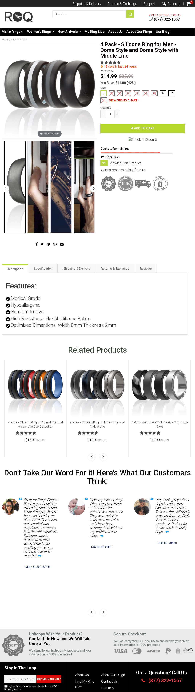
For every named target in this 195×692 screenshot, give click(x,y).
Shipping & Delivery (87, 4)
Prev (5, 188)
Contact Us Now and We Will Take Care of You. (60, 641)
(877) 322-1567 (166, 19)
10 (128, 93)
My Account (171, 4)
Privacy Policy (12, 689)
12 (145, 93)
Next (94, 188)
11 (136, 93)
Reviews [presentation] (146, 268)
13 (154, 93)
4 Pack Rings (19, 39)
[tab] (15, 268)
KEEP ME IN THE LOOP (48, 679)
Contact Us (109, 681)
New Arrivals (68, 32)
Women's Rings (39, 32)
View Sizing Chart (123, 100)
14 (163, 93)
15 (171, 93)
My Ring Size (95, 32)
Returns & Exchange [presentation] (115, 268)
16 (103, 100)
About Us (115, 32)
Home (5, 39)
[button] (110, 62)
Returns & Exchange (122, 4)
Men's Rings (11, 32)
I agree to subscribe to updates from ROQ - (31, 688)
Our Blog (162, 32)
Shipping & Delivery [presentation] (76, 268)
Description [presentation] (15, 269)
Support (149, 4)
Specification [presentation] (43, 268)
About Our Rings (139, 32)
